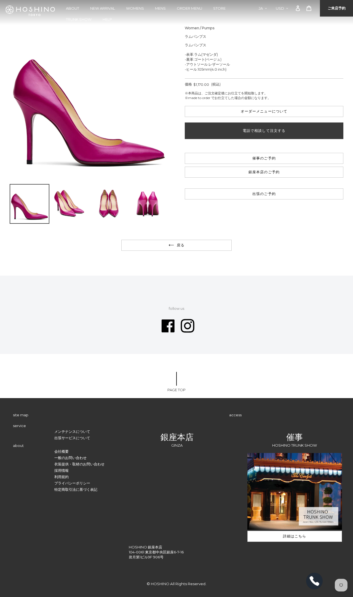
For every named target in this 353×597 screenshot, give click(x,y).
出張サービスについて (72, 438)
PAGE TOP (176, 390)
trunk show (79, 19)
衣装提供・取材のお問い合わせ (79, 464)
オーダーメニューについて (264, 111)
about (72, 8)
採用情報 (61, 470)
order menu (189, 8)
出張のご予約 (264, 193)
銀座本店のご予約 (263, 172)
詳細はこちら (294, 536)
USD (280, 8)
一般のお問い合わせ (70, 457)
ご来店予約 (337, 8)
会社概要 (61, 451)
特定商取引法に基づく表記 (75, 489)
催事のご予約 (264, 158)
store (219, 8)
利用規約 (61, 477)
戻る (180, 245)
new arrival (102, 8)
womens (135, 8)
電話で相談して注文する (264, 130)
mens (160, 8)
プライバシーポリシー (72, 483)
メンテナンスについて (72, 431)
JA (261, 8)
